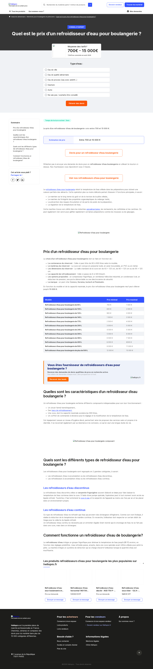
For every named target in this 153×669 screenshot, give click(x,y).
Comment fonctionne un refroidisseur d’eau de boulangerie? (22, 158)
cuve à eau (85, 498)
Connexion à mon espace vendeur (98, 621)
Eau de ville (52, 70)
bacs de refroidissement (62, 410)
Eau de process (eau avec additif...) (62, 80)
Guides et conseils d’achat (67, 645)
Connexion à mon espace (66, 621)
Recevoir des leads (58, 379)
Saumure (51, 85)
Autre (50, 90)
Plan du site (61, 649)
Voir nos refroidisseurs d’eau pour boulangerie (94, 178)
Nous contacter (63, 641)
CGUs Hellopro (91, 645)
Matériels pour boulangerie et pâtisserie (41, 17)
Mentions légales (92, 641)
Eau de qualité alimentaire (58, 75)
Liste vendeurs (62, 629)
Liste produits (62, 625)
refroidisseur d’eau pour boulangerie (60, 189)
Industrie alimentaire (18, 17)
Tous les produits (18, 11)
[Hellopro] (9, 17)
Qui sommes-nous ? (36, 11)
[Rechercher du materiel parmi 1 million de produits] (90, 5)
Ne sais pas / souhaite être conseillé (63, 95)
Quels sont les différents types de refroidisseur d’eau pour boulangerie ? (25, 149)
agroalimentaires (93, 209)
